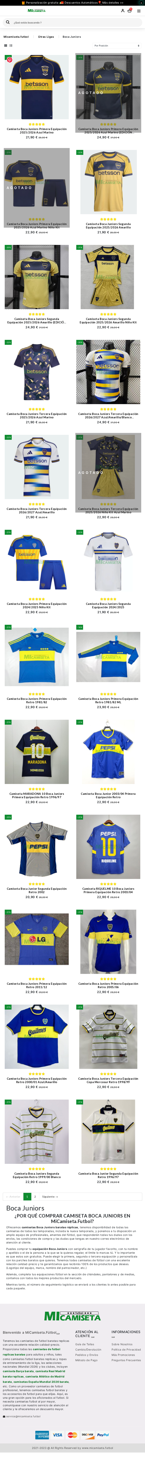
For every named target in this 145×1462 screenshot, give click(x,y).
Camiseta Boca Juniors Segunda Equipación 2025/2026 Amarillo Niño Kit (108, 320)
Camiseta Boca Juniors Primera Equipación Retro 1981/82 (37, 700)
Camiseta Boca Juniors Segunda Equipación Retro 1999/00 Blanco (37, 1175)
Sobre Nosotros (122, 1344)
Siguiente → (50, 1196)
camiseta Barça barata (18, 1371)
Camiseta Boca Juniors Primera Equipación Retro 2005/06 (108, 985)
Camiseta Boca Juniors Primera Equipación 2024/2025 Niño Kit (37, 605)
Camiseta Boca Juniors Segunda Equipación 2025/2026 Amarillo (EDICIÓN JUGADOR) (36, 322)
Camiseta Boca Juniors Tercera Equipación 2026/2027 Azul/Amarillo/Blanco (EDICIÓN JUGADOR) (108, 417)
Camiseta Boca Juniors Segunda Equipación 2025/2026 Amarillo (108, 225)
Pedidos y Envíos (86, 1354)
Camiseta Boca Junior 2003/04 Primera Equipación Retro (108, 795)
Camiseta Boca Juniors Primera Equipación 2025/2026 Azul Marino (37, 130)
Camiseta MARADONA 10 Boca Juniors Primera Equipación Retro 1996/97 (36, 795)
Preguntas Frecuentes (126, 1360)
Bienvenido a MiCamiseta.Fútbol (29, 1332)
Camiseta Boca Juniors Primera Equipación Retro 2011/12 (37, 985)
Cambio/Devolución (88, 1349)
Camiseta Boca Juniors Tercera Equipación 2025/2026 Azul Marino (37, 415)
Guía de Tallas (84, 1344)
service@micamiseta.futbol (23, 1416)
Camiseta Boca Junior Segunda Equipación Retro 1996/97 (108, 1175)
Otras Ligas (46, 36)
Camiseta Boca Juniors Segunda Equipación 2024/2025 (108, 605)
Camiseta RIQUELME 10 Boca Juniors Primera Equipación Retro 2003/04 (108, 890)
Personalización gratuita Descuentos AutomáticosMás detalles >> (74, 2)
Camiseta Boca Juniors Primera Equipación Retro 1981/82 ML (108, 700)
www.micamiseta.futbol (97, 1447)
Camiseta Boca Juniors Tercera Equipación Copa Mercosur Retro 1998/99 (108, 1080)
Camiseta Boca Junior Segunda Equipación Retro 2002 (37, 890)
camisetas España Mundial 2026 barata (41, 1381)
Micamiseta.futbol (16, 36)
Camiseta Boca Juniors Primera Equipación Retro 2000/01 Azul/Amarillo (37, 1080)
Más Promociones (123, 1354)
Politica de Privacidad (126, 1349)
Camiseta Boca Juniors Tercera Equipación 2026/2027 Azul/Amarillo (37, 510)
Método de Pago (86, 1360)
